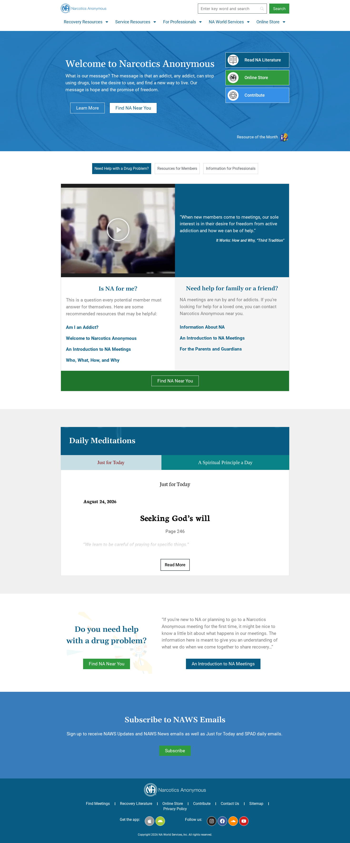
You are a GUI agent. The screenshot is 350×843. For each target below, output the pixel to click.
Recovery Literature (136, 803)
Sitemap (256, 803)
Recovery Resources (83, 22)
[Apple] (149, 821)
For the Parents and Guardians (211, 349)
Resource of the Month (257, 137)
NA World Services (226, 22)
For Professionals (179, 22)
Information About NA (202, 327)
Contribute (201, 803)
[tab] (121, 168)
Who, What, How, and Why (93, 360)
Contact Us (230, 803)
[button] (118, 230)
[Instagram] (211, 821)
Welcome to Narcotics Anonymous (101, 338)
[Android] (160, 821)
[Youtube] (244, 821)
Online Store (268, 22)
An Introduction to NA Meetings (98, 349)
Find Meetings (98, 803)
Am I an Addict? (82, 327)
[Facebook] (222, 821)
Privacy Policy (175, 809)
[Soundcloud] (233, 821)
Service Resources (132, 22)
